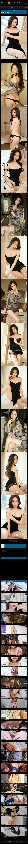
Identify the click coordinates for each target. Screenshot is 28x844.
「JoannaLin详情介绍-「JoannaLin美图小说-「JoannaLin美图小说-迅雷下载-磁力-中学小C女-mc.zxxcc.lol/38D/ (14, 655)
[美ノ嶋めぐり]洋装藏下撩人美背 (8, 762)
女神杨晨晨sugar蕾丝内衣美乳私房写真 (9, 592)
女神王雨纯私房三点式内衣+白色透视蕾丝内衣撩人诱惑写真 (14, 698)
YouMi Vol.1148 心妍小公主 (7, 624)
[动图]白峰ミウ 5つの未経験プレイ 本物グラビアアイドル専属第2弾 (14, 730)
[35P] (4, 551)
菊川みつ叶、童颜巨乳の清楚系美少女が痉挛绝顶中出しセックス (14, 666)
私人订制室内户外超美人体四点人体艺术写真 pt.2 (11, 687)
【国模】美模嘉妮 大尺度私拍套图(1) (9, 815)
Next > (16, 541)
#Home (12, 7)
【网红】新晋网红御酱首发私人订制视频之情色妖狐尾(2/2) (13, 741)
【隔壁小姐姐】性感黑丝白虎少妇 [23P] (9, 836)
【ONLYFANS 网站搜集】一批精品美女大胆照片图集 (12, 783)
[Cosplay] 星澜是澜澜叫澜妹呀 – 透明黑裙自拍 (11, 709)
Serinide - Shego (4, 602)
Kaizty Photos (14, 2)
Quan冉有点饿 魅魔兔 (6, 773)
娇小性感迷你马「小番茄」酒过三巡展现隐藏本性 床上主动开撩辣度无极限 (14, 794)
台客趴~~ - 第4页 (4, 645)
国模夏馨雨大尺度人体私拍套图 (8, 634)
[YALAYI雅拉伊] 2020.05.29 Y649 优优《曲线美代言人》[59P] (14, 751)
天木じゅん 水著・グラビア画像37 (8, 677)
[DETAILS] (2, 546)
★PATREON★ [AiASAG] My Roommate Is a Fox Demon (13, 804)
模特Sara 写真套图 (5, 719)
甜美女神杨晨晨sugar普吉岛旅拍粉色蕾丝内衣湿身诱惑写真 (14, 826)
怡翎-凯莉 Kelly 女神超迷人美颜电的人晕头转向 (11, 613)
